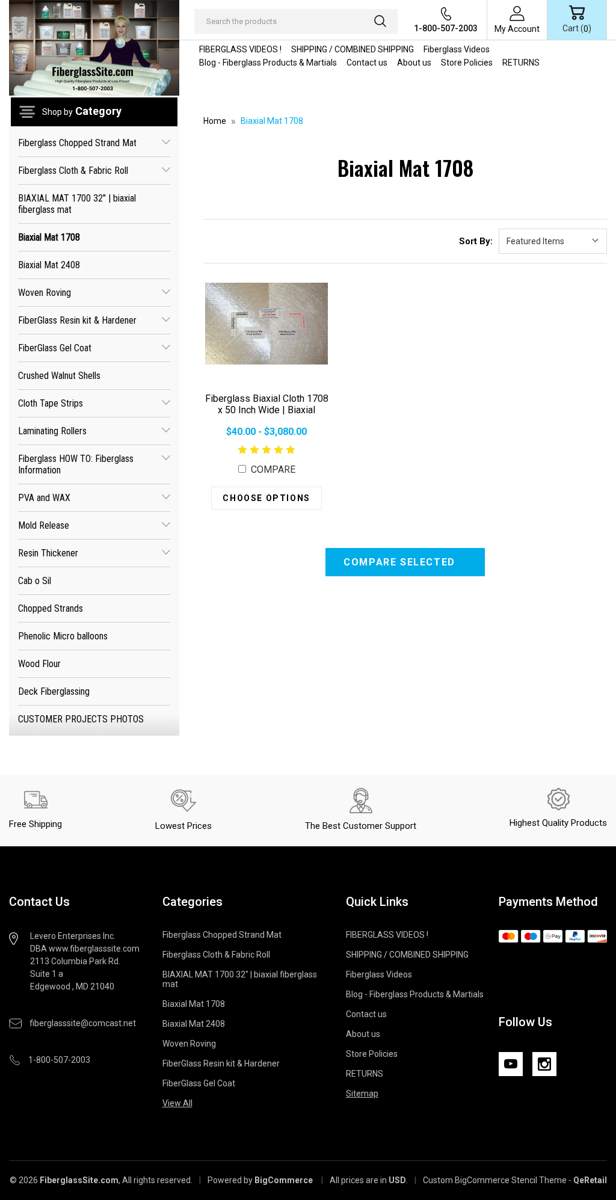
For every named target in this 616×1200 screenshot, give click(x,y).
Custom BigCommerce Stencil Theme (495, 1180)
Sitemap (362, 1093)
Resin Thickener (48, 553)
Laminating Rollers (52, 431)
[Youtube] (511, 1064)
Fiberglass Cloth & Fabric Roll (73, 170)
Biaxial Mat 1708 (49, 237)
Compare (271, 469)
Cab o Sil (34, 580)
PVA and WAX (44, 497)
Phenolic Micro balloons (63, 636)
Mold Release (43, 525)
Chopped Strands (50, 608)
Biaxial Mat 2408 (49, 265)
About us (414, 62)
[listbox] (553, 241)
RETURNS (521, 62)
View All (177, 1103)
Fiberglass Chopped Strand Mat (77, 143)
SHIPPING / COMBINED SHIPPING (352, 49)
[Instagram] (544, 1064)
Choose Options (266, 498)
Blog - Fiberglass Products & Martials (268, 62)
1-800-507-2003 (446, 28)
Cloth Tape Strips (50, 403)
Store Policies (467, 62)
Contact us (366, 62)
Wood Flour (39, 663)
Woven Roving (44, 292)
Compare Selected (400, 562)
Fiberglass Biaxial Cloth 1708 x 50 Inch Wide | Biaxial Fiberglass (266, 410)
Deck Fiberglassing (54, 691)
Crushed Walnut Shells (59, 375)
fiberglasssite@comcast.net (82, 1023)
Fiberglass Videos (457, 49)
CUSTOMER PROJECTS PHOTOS (81, 719)
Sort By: (476, 241)
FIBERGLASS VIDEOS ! (240, 49)
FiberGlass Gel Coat (54, 348)
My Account (517, 29)
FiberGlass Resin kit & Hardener (77, 320)
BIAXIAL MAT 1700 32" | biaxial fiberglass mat (77, 203)
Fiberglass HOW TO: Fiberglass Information (76, 464)
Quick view (267, 323)
